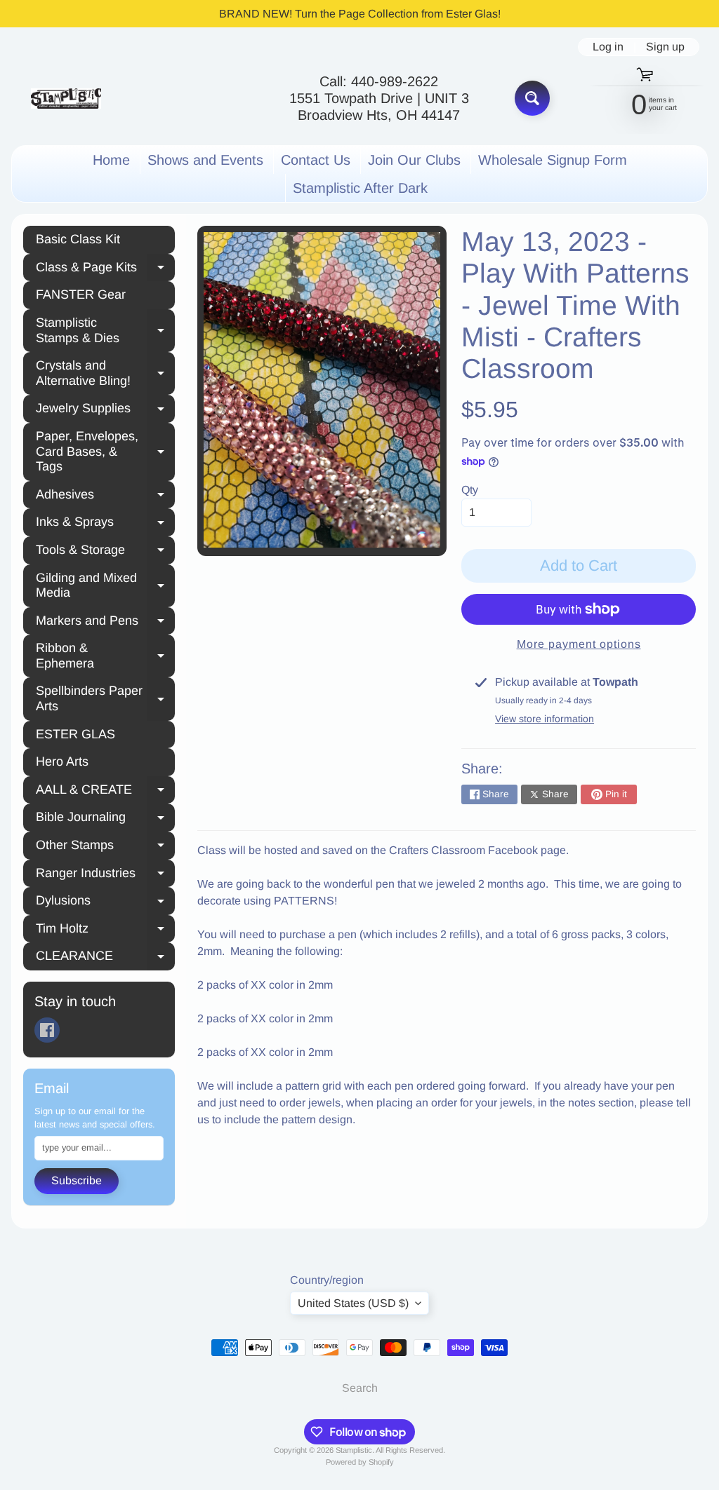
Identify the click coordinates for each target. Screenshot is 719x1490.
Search (360, 1388)
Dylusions (105, 902)
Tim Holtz (105, 930)
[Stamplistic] (66, 98)
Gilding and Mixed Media (105, 585)
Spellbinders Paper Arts (105, 698)
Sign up (665, 47)
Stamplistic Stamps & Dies (105, 330)
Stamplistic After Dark (360, 188)
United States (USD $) (353, 1303)
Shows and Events (205, 160)
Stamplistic (354, 1450)
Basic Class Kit (78, 239)
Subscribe (76, 1180)
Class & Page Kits (105, 269)
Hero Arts (62, 761)
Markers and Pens (105, 623)
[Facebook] (47, 1030)
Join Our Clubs (414, 160)
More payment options (579, 644)
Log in (608, 47)
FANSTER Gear (81, 294)
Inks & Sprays (105, 524)
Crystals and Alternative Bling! (105, 373)
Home (111, 160)
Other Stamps (105, 847)
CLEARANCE (105, 958)
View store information (544, 718)
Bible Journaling (105, 819)
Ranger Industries (105, 875)
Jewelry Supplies (105, 410)
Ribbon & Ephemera (105, 655)
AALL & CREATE (105, 792)
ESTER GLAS (75, 734)
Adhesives (105, 496)
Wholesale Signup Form (552, 160)
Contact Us (315, 160)
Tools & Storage (105, 552)
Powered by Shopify (360, 1462)
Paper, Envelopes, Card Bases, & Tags (105, 451)
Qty (469, 490)
